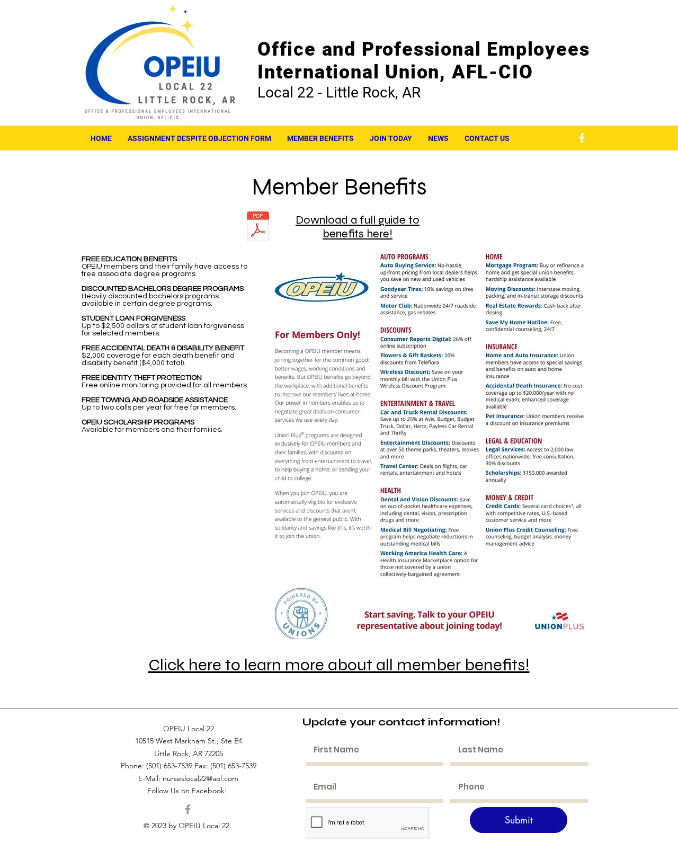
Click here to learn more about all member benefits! (339, 664)
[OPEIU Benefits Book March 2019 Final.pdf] (258, 227)
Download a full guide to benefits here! (358, 227)
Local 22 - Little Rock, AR (339, 92)
